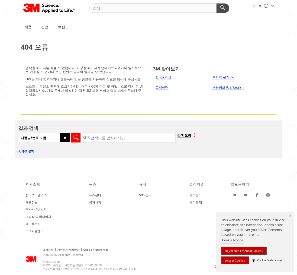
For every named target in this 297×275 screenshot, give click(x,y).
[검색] (222, 8)
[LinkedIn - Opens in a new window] (234, 195)
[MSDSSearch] (76, 137)
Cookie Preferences (96, 249)
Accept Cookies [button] (235, 260)
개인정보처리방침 (68, 249)
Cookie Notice (232, 240)
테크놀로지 (33, 224)
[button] (267, 260)
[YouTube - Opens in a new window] (245, 195)
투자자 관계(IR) (223, 77)
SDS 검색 (145, 195)
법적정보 (48, 249)
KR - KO (258, 6)
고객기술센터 (35, 231)
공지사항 (95, 202)
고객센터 (161, 87)
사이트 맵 (195, 202)
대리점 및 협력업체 (38, 217)
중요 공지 (28, 151)
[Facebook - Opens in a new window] (256, 195)
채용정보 (32, 202)
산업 (44, 26)
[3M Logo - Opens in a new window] (49, 8)
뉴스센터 (95, 195)
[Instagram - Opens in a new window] (268, 195)
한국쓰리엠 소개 (36, 195)
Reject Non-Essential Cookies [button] (244, 251)
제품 (28, 26)
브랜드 (63, 26)
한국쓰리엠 (163, 77)
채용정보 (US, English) (228, 87)
